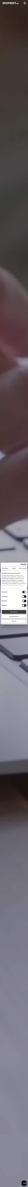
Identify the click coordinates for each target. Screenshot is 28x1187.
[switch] (24, 596)
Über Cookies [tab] (22, 568)
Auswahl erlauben (14, 616)
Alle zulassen (14, 611)
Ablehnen (14, 621)
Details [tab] (14, 568)
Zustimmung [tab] (5, 568)
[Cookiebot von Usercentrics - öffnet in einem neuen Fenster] (20, 564)
